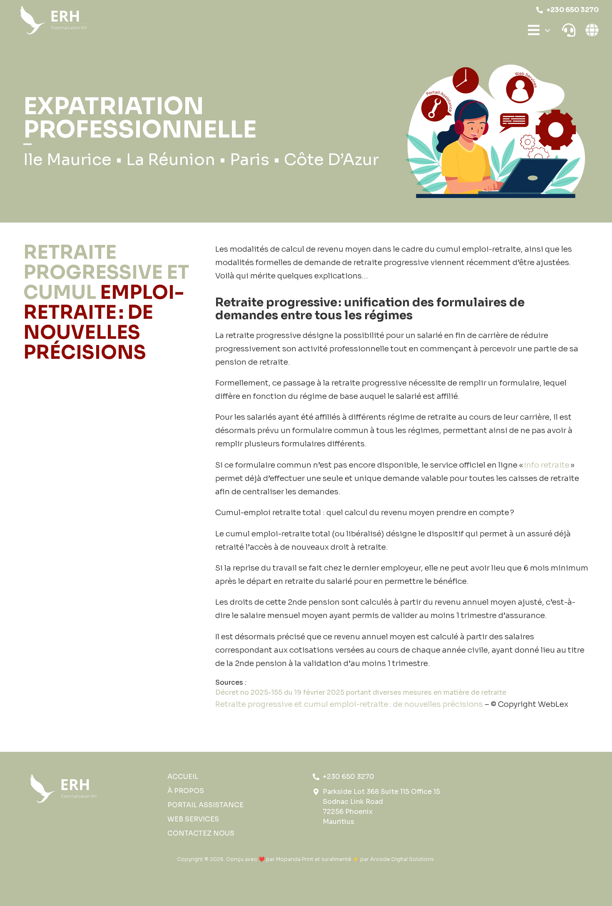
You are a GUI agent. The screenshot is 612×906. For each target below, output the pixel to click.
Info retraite (547, 465)
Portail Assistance (205, 805)
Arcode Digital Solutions (402, 859)
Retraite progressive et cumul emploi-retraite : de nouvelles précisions (350, 704)
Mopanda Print (294, 859)
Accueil (182, 776)
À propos (185, 790)
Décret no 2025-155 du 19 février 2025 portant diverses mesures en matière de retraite (360, 692)
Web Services (193, 819)
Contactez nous (200, 833)
